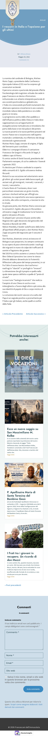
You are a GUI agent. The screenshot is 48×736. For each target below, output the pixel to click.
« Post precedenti (13, 585)
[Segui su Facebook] (21, 722)
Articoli (43, 20)
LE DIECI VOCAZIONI (24, 361)
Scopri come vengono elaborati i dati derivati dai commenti (23, 705)
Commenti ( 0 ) (24, 60)
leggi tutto (10, 455)
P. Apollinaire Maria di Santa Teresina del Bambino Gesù (21, 495)
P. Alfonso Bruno (24, 54)
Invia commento (33, 689)
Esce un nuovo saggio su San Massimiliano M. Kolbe (22, 432)
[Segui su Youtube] (26, 722)
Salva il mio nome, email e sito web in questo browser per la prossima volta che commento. (24, 680)
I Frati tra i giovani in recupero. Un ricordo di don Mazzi (22, 556)
